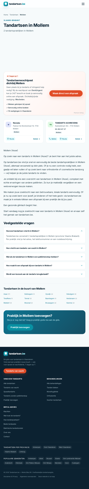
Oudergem (75, 463)
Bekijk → (36, 139)
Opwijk (49, 294)
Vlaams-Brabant (10, 452)
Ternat (28, 298)
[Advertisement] (45, 52)
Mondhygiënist (52, 392)
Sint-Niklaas (47, 463)
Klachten (7, 411)
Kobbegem (29, 294)
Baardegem (50, 298)
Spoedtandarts (9, 392)
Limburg (22, 452)
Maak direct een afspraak (65, 93)
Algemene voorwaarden (28, 476)
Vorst (67, 463)
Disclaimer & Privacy (11, 476)
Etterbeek (19, 463)
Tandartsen (14, 15)
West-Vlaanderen (65, 447)
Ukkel (41, 458)
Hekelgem (71, 294)
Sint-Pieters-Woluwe (33, 463)
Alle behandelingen (54, 383)
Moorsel (28, 303)
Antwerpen (36, 447)
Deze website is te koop (46, 476)
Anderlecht (8, 463)
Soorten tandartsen (54, 400)
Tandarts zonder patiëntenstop (15, 396)
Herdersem (71, 298)
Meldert (8, 303)
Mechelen (58, 463)
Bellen (54, 139)
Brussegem (50, 303)
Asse (7, 294)
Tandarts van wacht (15, 371)
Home (6, 15)
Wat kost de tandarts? (12, 416)
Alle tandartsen (9, 383)
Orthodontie (51, 396)
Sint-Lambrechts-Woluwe (71, 458)
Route (12, 139)
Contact (7, 436)
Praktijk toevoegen (20, 327)
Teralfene (8, 298)
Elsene (57, 458)
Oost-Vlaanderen (50, 447)
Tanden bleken (52, 388)
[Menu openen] (83, 4)
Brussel (49, 458)
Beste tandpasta (10, 424)
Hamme (70, 303)
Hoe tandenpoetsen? (11, 420)
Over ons (7, 432)
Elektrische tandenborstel (13, 428)
